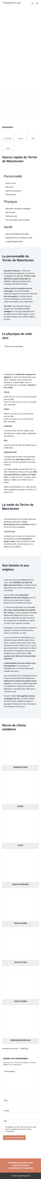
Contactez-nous (20, 1165)
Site (5, 1121)
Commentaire (10, 1071)
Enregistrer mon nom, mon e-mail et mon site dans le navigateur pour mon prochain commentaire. (20, 1129)
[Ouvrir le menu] (32, 3)
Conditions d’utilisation (20, 1168)
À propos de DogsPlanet (20, 1163)
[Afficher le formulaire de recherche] (36, 3)
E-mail (7, 1111)
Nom (6, 1100)
